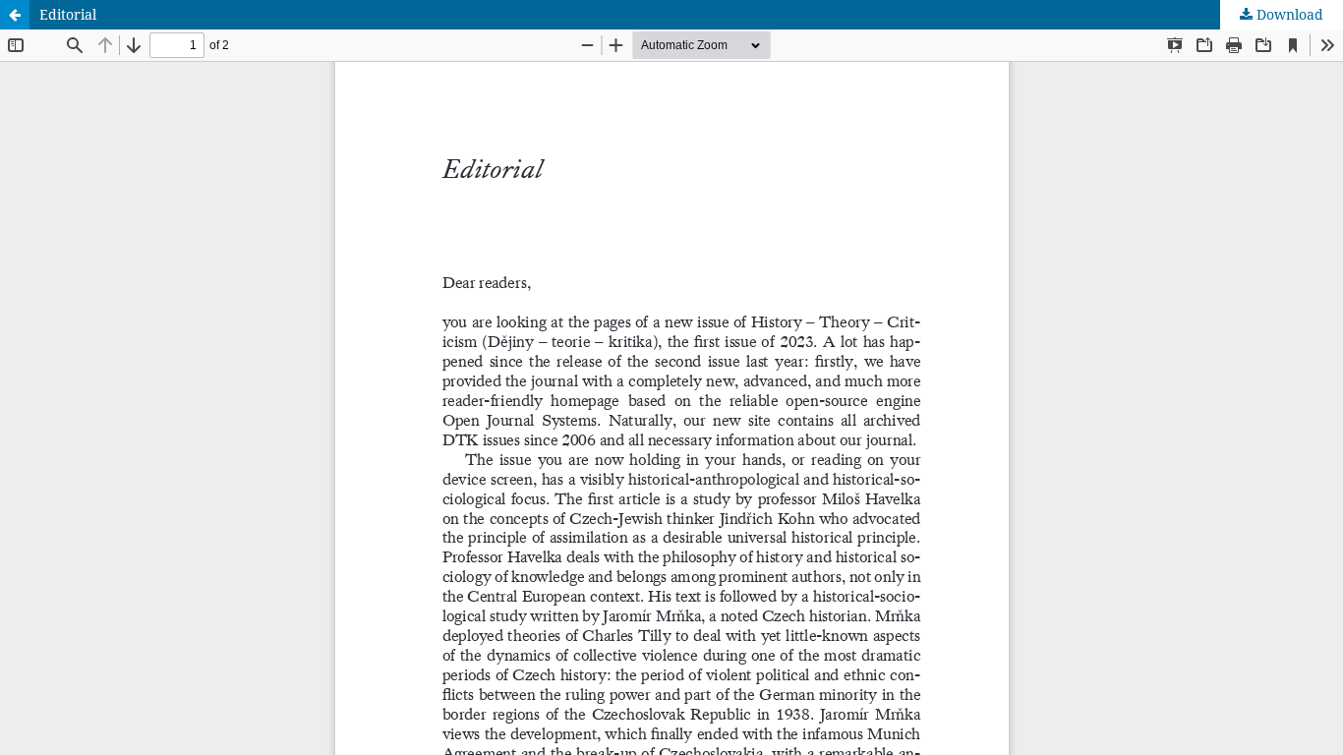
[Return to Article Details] (14, 14)
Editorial (67, 14)
